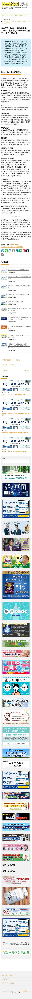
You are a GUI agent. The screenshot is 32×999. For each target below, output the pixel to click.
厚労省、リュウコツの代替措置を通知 (18, 294)
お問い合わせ (6, 979)
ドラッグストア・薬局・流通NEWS (12, 21)
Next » (27, 370)
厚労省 (18, 360)
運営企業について (7, 975)
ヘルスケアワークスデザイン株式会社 (17, 991)
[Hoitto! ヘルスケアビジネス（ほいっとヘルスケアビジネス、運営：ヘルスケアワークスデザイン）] (14, 4)
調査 (12, 364)
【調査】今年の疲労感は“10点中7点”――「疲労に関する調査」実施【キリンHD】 (19, 346)
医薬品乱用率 (7, 360)
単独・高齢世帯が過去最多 (15, 301)
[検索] (27, 461)
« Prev (5, 370)
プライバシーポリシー (9, 983)
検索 (3, 458)
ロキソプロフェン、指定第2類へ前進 (18, 270)
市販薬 (5, 364)
